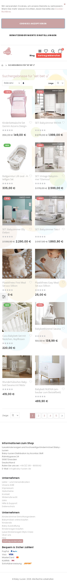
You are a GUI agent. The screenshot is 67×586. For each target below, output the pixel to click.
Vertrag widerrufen (49, 55)
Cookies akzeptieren (33, 23)
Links (4, 500)
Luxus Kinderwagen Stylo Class (17, 531)
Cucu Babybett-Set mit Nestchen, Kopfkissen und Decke (14, 339)
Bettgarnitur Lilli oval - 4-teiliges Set (15, 178)
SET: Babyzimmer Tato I (47, 229)
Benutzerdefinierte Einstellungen (33, 35)
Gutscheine (8, 491)
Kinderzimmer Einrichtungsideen (18, 516)
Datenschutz (8, 506)
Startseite (3, 65)
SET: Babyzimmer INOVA (48, 122)
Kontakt (6, 494)
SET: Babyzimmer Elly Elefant (13, 231)
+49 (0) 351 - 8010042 (30, 465)
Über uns (6, 534)
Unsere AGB (8, 484)
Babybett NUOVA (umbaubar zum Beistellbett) (48, 391)
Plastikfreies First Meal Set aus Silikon (14, 284)
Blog (32, 55)
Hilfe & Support (9, 503)
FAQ (4, 538)
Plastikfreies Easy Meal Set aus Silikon (47, 284)
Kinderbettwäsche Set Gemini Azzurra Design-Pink (14, 126)
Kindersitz (7, 522)
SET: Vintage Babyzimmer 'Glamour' (46, 178)
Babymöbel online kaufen (15, 519)
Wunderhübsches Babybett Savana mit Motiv (14, 383)
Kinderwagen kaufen (12, 528)
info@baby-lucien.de (20, 468)
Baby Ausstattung (11, 525)
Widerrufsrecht (9, 497)
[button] (46, 51)
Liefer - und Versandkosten (16, 482)
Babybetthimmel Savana (48, 328)
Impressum (8, 488)
